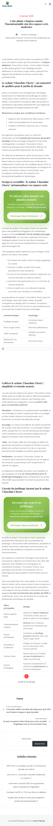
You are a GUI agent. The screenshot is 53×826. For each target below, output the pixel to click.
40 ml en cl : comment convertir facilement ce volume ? (26, 776)
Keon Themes (39, 821)
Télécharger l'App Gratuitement (26, 215)
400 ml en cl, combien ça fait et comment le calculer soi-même (26, 768)
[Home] (16, 34)
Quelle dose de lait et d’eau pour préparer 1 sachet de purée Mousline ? (26, 799)
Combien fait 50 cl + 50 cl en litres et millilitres (26, 792)
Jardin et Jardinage (26, 682)
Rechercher (26, 739)
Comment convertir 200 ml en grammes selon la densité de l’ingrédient (26, 785)
